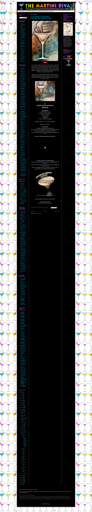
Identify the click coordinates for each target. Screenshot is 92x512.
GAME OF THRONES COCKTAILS (23, 339)
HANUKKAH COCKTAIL (23, 235)
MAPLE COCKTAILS (23, 135)
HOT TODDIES (24, 191)
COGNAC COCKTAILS (23, 37)
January (23, 473)
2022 (22, 395)
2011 (22, 477)
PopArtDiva (51, 11)
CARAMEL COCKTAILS (23, 89)
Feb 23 (24, 450)
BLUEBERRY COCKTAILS (23, 86)
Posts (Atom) (38, 213)
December (24, 412)
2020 (22, 398)
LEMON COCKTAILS (23, 130)
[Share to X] (53, 207)
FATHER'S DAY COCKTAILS (24, 227)
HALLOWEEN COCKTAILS (23, 233)
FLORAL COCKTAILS (23, 333)
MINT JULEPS (23, 195)
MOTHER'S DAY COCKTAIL (24, 250)
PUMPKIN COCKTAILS (23, 165)
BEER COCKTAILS (23, 27)
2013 (22, 410)
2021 (22, 397)
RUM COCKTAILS (23, 48)
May (23, 427)
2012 (22, 475)
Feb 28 (24, 435)
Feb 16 (24, 462)
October (23, 417)
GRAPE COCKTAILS (23, 119)
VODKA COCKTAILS (23, 56)
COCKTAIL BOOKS (21, 11)
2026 (22, 392)
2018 (22, 402)
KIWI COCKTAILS (23, 127)
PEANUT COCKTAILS (23, 147)
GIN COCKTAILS (23, 40)
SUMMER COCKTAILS (23, 264)
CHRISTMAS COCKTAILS (23, 212)
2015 (22, 407)
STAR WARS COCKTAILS (23, 375)
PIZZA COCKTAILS (23, 158)
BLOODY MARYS (22, 184)
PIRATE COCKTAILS (23, 358)
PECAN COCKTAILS (23, 152)
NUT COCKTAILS (23, 140)
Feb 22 (24, 453)
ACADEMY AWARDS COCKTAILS (23, 313)
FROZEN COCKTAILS (23, 336)
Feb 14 (24, 464)
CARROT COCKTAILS (23, 91)
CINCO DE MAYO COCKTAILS (23, 215)
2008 (22, 482)
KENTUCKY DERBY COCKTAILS (23, 238)
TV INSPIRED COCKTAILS (23, 386)
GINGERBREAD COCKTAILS (24, 117)
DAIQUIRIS (23, 185)
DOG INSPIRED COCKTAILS (24, 326)
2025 (22, 393)
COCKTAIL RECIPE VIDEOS (42, 11)
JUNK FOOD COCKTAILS (23, 348)
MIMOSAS (23, 194)
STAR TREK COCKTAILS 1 (23, 370)
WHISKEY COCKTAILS (23, 59)
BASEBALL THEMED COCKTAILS (23, 316)
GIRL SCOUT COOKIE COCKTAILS (23, 342)
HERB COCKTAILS (23, 122)
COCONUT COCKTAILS (23, 99)
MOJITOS (22, 197)
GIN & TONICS (23, 189)
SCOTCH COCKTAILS (23, 51)
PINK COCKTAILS (23, 356)
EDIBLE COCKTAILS (23, 328)
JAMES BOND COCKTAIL (23, 346)
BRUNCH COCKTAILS (23, 323)
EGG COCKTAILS (23, 109)
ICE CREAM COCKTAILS (23, 294)
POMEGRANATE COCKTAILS (24, 160)
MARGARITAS (23, 192)
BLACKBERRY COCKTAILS (23, 84)
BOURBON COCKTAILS (23, 30)
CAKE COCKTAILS (23, 282)
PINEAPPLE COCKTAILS (23, 155)
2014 (22, 409)
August (23, 422)
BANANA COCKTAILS (23, 79)
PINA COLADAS (24, 201)
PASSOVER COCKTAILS (23, 255)
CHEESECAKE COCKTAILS (23, 287)
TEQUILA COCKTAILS (23, 53)
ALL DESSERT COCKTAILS (23, 279)
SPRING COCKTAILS (23, 258)
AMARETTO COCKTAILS (23, 24)
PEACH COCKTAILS (23, 145)
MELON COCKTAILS (23, 137)
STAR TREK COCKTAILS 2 (23, 372)
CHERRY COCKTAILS (23, 94)
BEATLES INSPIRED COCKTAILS (23, 320)
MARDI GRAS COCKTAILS (23, 244)
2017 (22, 404)
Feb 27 (24, 448)
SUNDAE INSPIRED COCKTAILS (23, 299)
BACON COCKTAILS (23, 76)
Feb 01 (24, 470)
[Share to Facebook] (55, 207)
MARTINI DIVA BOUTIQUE (31, 11)
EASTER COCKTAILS (23, 222)
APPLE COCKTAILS (23, 71)
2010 (22, 479)
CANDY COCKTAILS (23, 284)
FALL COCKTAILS (23, 224)
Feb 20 (24, 459)
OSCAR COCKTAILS (23, 353)
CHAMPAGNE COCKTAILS (23, 35)
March (23, 430)
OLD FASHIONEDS (23, 199)
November (24, 415)
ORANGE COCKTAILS (23, 142)
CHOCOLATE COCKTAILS (23, 97)
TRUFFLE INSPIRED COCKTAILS (23, 303)
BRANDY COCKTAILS (23, 32)
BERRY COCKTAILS (23, 81)
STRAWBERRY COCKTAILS (24, 170)
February (23, 432)
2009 (22, 480)
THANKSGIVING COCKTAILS (23, 267)
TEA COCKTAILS (23, 173)
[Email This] (51, 207)
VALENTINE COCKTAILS (23, 269)
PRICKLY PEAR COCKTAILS (24, 163)
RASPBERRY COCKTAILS (23, 168)
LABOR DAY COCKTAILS (23, 242)
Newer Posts (33, 211)
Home (45, 211)
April (23, 429)
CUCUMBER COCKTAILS (23, 107)
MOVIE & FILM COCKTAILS (23, 351)
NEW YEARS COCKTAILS (23, 253)
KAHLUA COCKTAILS (23, 46)
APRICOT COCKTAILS (23, 74)
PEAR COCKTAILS (23, 150)
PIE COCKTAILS (23, 297)
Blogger (48, 503)
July (23, 424)
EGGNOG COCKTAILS (23, 112)
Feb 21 (24, 456)
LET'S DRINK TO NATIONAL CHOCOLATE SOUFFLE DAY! (41, 17)
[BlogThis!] (52, 207)
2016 (22, 405)
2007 (22, 484)
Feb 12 (24, 467)
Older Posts (57, 211)
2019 (22, 400)
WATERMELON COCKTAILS (24, 175)
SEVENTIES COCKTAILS (23, 364)
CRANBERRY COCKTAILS (23, 104)
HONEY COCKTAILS (23, 125)
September (24, 419)
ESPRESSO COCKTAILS (23, 114)
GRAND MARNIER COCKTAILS (23, 42)
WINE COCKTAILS (23, 61)
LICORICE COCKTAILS (23, 132)
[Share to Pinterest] (56, 207)
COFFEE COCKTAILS (23, 102)
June (23, 425)
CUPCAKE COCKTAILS (23, 292)
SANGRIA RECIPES (22, 203)
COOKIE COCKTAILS (23, 289)
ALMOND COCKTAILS (23, 69)
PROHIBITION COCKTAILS (23, 361)
